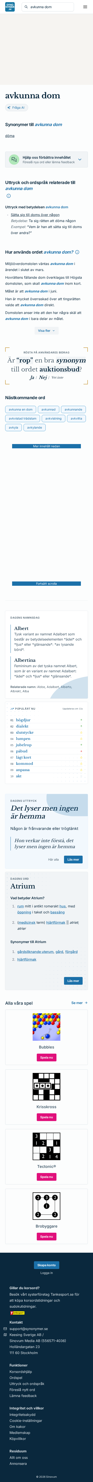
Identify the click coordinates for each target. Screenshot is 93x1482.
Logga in (46, 1273)
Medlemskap (20, 1432)
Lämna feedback (23, 1396)
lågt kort (23, 757)
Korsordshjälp (21, 1371)
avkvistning (53, 418)
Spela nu (46, 1057)
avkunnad (49, 409)
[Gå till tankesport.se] (46, 1312)
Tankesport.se (62, 1294)
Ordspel (16, 1377)
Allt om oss (19, 1457)
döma (9, 136)
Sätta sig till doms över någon (35, 215)
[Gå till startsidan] (10, 7)
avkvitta (76, 418)
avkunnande (73, 409)
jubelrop (24, 745)
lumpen (23, 738)
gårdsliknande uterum (35, 951)
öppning (24, 912)
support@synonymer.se (29, 1329)
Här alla (53, 859)
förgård (71, 951)
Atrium (22, 886)
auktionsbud (60, 369)
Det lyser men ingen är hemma (44, 812)
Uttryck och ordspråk (27, 1384)
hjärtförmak (55, 922)
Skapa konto (46, 1265)
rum (20, 906)
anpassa (23, 770)
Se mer (77, 1003)
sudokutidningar (22, 1306)
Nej (42, 377)
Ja (32, 377)
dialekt (22, 726)
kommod (24, 763)
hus (62, 906)
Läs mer (73, 859)
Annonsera (18, 1463)
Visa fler (44, 330)
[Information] (8, 195)
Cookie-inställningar (26, 1420)
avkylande (34, 427)
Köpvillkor (18, 1438)
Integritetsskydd (22, 1414)
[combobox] (50, 7)
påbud (21, 751)
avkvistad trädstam (22, 418)
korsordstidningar (38, 1300)
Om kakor (18, 1426)
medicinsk (27, 922)
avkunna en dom (20, 409)
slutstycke (25, 732)
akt (18, 776)
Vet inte (57, 377)
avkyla (13, 427)
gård (59, 951)
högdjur (23, 720)
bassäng (57, 912)
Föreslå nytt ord (22, 1390)
